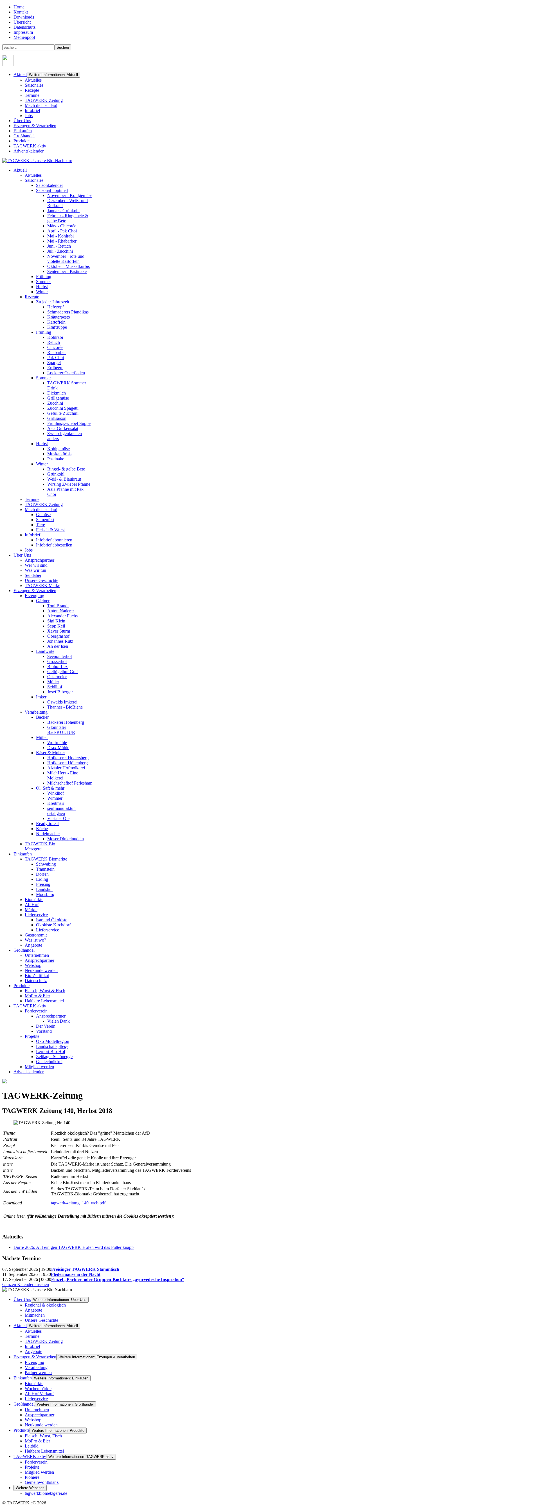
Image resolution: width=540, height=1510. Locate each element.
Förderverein (36, 1462)
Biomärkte (34, 1383)
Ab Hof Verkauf (39, 1393)
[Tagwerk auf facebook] (8, 64)
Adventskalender (29, 151)
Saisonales (34, 85)
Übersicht (22, 22)
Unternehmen (37, 1409)
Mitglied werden (39, 1472)
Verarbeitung (36, 1367)
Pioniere (32, 1477)
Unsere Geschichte (41, 1320)
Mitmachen (35, 1315)
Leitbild (32, 1446)
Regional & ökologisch (45, 1305)
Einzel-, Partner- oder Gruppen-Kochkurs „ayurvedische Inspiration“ (117, 1279)
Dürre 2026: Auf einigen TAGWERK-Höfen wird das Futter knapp (74, 1247)
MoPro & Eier (37, 1441)
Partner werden (38, 1372)
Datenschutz (24, 27)
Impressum (23, 32)
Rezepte (32, 90)
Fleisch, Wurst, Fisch (43, 1435)
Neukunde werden (41, 1424)
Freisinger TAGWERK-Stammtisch (85, 1269)
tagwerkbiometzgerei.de (46, 1493)
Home (19, 7)
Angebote (33, 1310)
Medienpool (24, 37)
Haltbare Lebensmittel (44, 1451)
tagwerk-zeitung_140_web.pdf (78, 1202)
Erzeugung (34, 1362)
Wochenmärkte (38, 1388)
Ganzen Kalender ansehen (25, 1284)
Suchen (63, 47)
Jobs (29, 115)
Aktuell (20, 74)
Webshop (33, 1419)
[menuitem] (20, 170)
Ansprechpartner (39, 1414)
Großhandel (24, 135)
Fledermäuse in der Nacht (75, 1274)
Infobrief (32, 110)
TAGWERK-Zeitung (44, 100)
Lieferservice (36, 1398)
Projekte (32, 1467)
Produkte (22, 140)
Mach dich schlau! (41, 105)
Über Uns (22, 120)
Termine (32, 95)
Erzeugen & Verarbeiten (35, 125)
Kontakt (21, 12)
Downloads (24, 17)
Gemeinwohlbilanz (41, 1482)
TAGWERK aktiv (30, 146)
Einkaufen (23, 130)
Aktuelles (33, 80)
